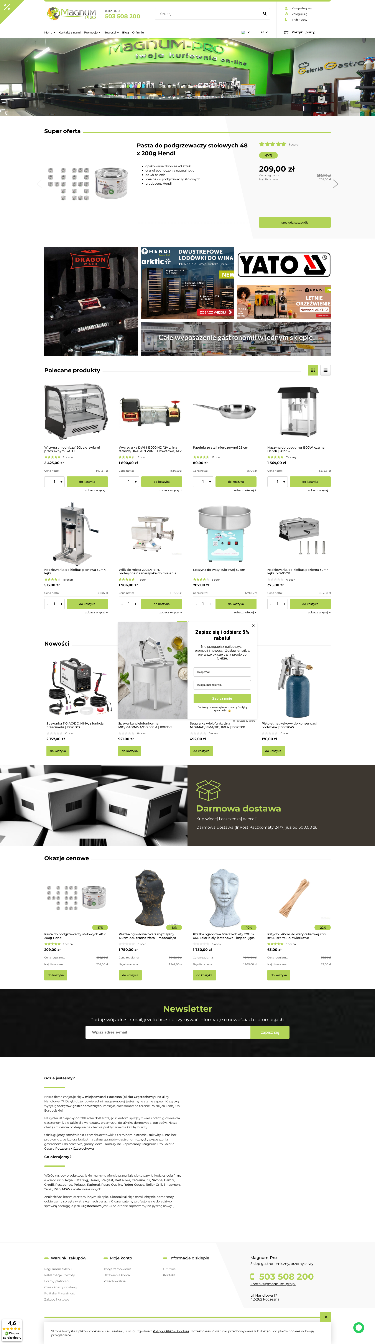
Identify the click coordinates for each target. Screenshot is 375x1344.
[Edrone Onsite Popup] (187, 672)
